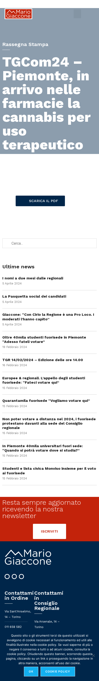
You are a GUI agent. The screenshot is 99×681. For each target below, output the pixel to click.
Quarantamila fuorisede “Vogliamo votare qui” (46, 400)
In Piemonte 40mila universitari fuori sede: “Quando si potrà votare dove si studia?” (42, 448)
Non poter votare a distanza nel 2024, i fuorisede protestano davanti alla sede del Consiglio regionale (49, 423)
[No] (93, 655)
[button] (77, 13)
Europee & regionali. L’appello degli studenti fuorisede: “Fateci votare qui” (43, 380)
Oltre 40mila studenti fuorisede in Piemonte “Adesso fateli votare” (44, 339)
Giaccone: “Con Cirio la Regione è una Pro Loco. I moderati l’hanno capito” (48, 316)
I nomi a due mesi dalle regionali (32, 278)
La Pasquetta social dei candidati (34, 296)
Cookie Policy (57, 671)
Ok (31, 671)
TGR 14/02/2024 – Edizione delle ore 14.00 (42, 360)
